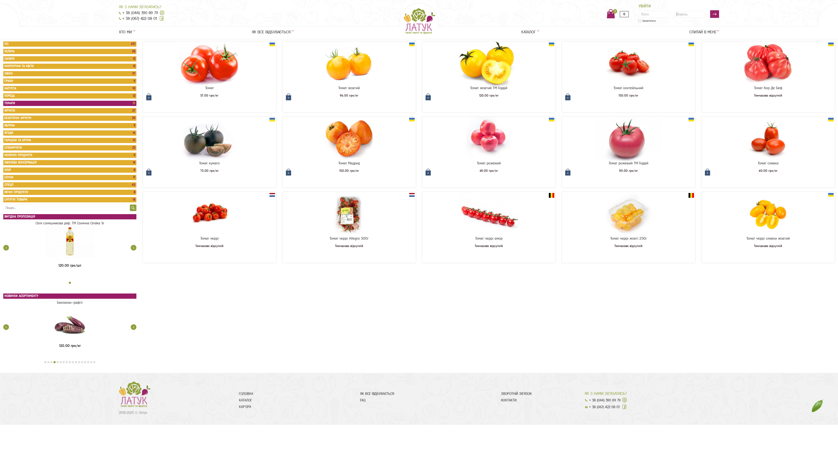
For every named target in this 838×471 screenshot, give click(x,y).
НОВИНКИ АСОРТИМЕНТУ (21, 296)
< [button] (6, 247)
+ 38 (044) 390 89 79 (140, 13)
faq (363, 400)
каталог (528, 32)
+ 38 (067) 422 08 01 (139, 18)
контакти (509, 400)
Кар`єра (245, 407)
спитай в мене (704, 32)
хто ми (125, 32)
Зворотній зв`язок (516, 394)
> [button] (133, 247)
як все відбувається (271, 32)
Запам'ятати (649, 21)
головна (246, 394)
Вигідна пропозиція (19, 216)
